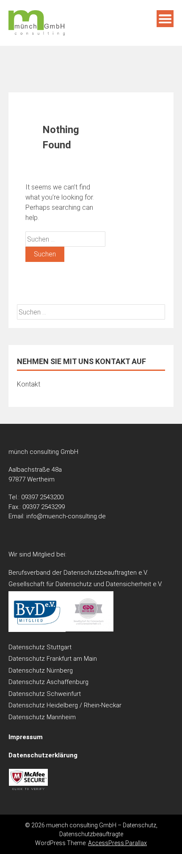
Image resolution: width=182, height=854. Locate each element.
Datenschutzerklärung (42, 755)
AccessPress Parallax (117, 843)
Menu (165, 18)
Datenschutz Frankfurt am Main (52, 658)
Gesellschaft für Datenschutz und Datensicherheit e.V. (85, 584)
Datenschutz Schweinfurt (44, 694)
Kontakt (28, 384)
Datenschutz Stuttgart (40, 647)
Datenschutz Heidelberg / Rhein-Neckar (64, 705)
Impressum (25, 737)
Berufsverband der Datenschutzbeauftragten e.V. (78, 572)
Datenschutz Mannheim (42, 717)
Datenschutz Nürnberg (40, 670)
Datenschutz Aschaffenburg (48, 682)
